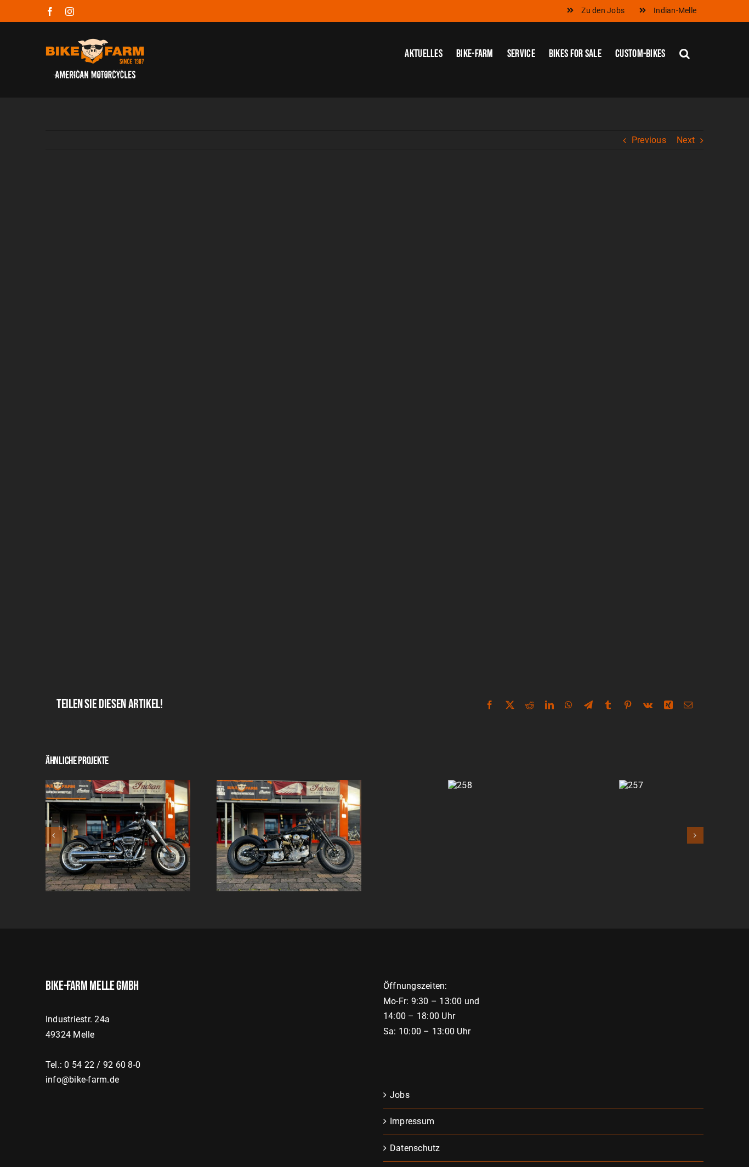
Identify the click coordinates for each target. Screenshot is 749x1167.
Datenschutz (415, 1148)
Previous (649, 140)
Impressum (412, 1121)
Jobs (400, 1095)
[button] (684, 52)
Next (686, 140)
